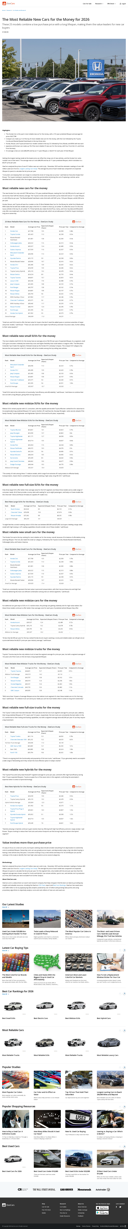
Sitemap (78, 1226)
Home (3, 10)
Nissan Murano (15, 455)
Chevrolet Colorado (17, 687)
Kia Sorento (14, 458)
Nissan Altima (14, 294)
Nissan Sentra (15, 274)
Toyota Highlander (16, 436)
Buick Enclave (15, 509)
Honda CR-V (14, 265)
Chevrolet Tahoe (16, 512)
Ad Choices (123, 1226)
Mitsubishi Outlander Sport (17, 254)
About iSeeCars (82, 1207)
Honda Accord (14, 246)
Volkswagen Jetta (16, 243)
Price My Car (63, 1213)
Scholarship (81, 1213)
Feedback (80, 1216)
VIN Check (110, 4)
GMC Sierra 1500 (15, 746)
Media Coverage (82, 1210)
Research (98, 4)
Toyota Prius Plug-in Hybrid (17, 810)
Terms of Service (86, 1226)
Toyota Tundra (15, 736)
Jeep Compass (15, 284)
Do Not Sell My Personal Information (109, 1226)
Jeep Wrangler (15, 433)
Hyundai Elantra (15, 258)
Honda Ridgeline (16, 684)
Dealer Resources (65, 1216)
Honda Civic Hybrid (16, 313)
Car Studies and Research (19, 10)
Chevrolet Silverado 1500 (18, 740)
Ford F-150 (13, 752)
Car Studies (63, 1207)
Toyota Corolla (15, 234)
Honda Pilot (14, 445)
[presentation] (124, 950)
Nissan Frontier (15, 307)
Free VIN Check (46, 1210)
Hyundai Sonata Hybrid (17, 814)
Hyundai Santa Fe (16, 451)
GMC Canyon (15, 690)
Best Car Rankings (65, 1210)
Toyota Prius (14, 268)
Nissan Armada (16, 515)
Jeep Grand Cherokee (17, 461)
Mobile (44, 1213)
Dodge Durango (15, 464)
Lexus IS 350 (14, 281)
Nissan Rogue (14, 291)
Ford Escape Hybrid (16, 823)
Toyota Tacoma (15, 278)
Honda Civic (14, 231)
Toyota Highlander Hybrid (16, 441)
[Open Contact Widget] (125, 1226)
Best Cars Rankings (59, 885)
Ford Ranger (14, 287)
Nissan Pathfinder (16, 448)
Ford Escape (14, 310)
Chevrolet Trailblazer (17, 300)
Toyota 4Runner (15, 430)
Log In (123, 4)
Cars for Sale (87, 4)
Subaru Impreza (15, 250)
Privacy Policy (95, 1226)
